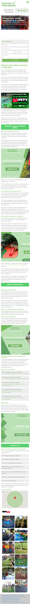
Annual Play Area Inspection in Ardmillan (11, 598)
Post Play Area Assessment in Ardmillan (10, 599)
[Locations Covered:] (1, 2)
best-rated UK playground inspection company (13, 264)
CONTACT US (15, 445)
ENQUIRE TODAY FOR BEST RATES (14, 127)
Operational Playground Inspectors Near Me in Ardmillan (14, 596)
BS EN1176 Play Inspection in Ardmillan (10, 601)
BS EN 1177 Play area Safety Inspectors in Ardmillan (13, 602)
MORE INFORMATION (15, 284)
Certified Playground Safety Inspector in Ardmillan (13, 595)
